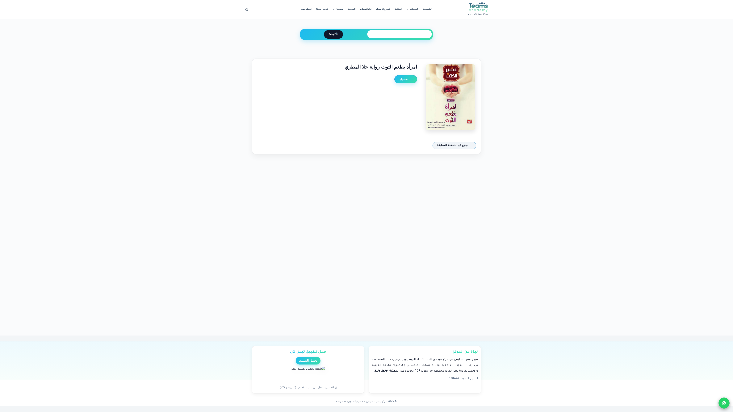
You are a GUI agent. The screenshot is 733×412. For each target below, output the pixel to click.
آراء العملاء (365, 9)
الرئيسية (427, 9)
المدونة (351, 9)
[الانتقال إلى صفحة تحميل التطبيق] (308, 375)
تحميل (404, 79)
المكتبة (398, 9)
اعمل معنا (306, 9)
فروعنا (340, 9)
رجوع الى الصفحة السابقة (452, 145)
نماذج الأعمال (383, 9)
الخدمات (414, 9)
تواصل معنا (322, 9)
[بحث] (246, 9)
